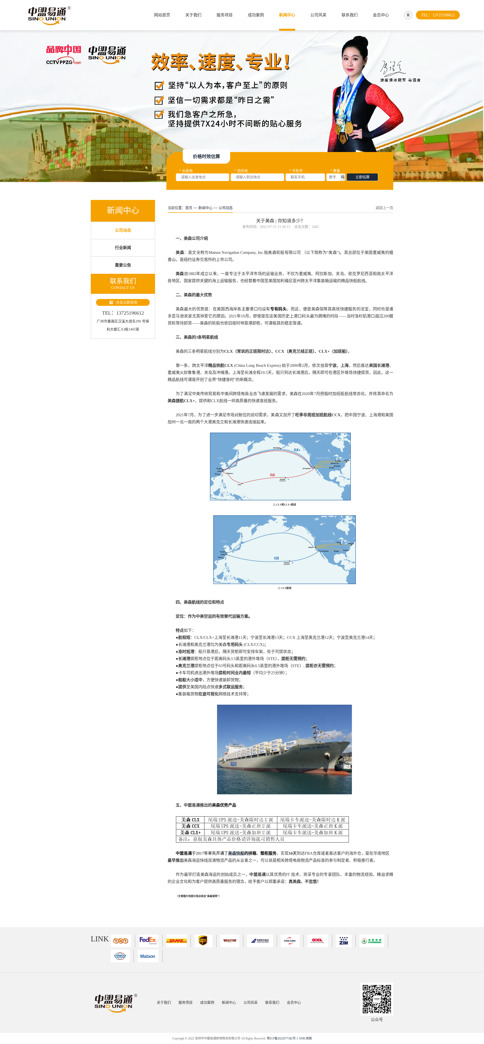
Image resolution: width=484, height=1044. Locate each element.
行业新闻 (123, 248)
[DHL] (178, 941)
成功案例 (256, 15)
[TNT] (123, 941)
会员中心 (381, 15)
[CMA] (292, 941)
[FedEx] (151, 941)
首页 (188, 208)
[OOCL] (319, 941)
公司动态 (123, 230)
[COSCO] (122, 956)
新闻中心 (287, 15)
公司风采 (318, 15)
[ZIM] (346, 941)
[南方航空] (262, 941)
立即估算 (362, 177)
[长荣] (373, 941)
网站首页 (162, 15)
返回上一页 (384, 208)
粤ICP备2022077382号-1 (282, 1038)
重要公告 (123, 265)
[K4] (231, 941)
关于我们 (193, 15)
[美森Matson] (150, 956)
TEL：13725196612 (438, 15)
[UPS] (205, 941)
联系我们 (350, 15)
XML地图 (305, 1038)
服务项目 (225, 15)
